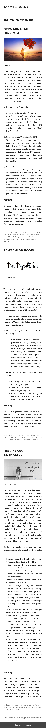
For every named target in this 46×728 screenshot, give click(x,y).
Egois (28, 435)
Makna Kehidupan (14, 237)
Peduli (6, 440)
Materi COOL (26, 237)
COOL (18, 232)
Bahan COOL (37, 232)
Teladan (18, 440)
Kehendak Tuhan (28, 235)
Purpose (11, 440)
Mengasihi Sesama (23, 437)
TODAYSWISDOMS (16, 7)
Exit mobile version (23, 725)
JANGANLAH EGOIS (19, 250)
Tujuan (23, 440)
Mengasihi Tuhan (36, 437)
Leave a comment (16, 709)
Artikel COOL (27, 232)
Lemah (6, 707)
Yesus (28, 440)
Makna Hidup (35, 435)
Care (24, 435)
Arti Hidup (23, 705)
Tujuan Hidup (24, 239)
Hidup (6, 235)
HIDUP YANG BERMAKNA (14, 452)
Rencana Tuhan (13, 239)
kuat (38, 705)
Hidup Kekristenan (14, 235)
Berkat (29, 705)
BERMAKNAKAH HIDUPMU (16, 31)
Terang (34, 707)
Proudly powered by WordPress (29, 718)
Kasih (34, 705)
